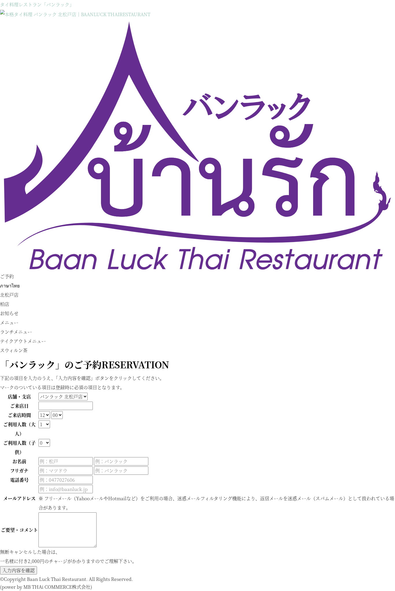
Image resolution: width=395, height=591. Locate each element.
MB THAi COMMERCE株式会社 (57, 586)
